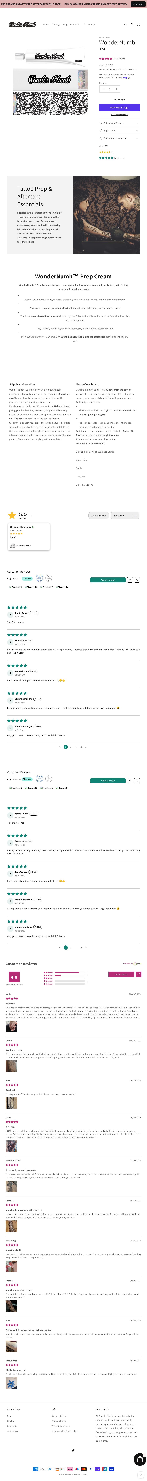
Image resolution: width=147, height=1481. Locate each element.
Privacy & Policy (59, 1421)
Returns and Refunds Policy (64, 1431)
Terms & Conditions (61, 1426)
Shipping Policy (59, 1416)
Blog (9, 1416)
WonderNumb (69, 1474)
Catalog (10, 1421)
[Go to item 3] (46, 593)
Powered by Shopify (81, 1474)
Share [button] (105, 145)
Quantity (102, 83)
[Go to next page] (86, 747)
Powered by (128, 963)
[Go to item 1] (15, 593)
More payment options (119, 114)
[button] (126, 24)
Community (12, 1431)
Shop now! (138, 4)
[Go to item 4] (62, 593)
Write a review (108, 579)
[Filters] (130, 580)
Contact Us (12, 1426)
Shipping (113, 69)
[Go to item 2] (31, 593)
